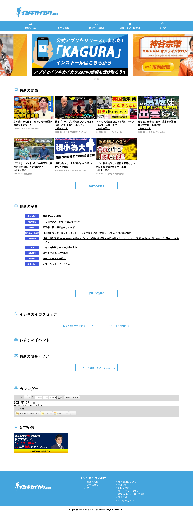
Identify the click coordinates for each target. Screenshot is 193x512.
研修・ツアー (62, 413)
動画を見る (92, 481)
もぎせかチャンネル (157, 132)
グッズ (90, 487)
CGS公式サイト (126, 500)
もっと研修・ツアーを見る (96, 367)
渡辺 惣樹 (28, 173)
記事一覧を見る (96, 293)
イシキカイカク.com (93, 478)
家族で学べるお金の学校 (76, 170)
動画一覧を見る (96, 185)
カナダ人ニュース (114, 132)
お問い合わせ (125, 487)
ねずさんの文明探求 (115, 173)
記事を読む (92, 484)
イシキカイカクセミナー (29, 413)
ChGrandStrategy (32, 128)
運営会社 (122, 497)
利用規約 (122, 484)
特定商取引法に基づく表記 (131, 494)
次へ (74, 397)
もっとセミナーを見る (74, 325)
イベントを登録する (119, 325)
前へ (69, 397)
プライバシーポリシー (129, 490)
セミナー (48, 413)
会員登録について (127, 481)
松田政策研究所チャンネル (77, 132)
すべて (72, 413)
